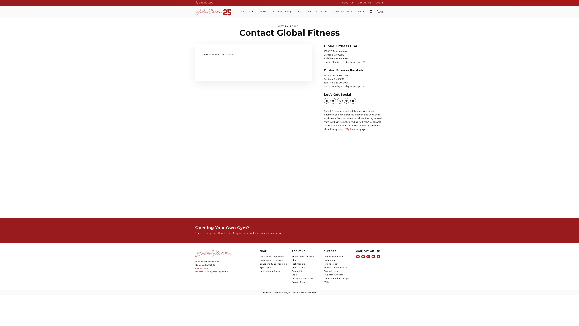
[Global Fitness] (213, 12)
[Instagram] (340, 101)
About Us (347, 2)
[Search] (371, 12)
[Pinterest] (346, 101)
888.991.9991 (206, 2)
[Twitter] (333, 101)
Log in (380, 2)
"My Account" (352, 129)
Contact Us (364, 2)
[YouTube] (353, 101)
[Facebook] (326, 101)
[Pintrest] (378, 256)
